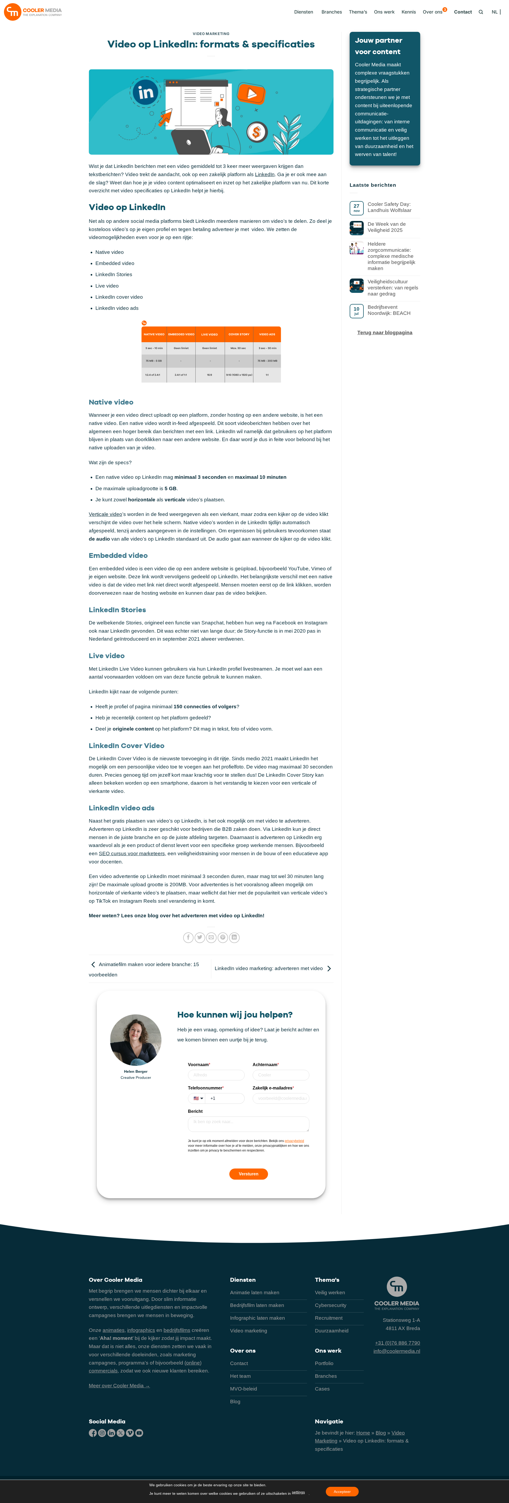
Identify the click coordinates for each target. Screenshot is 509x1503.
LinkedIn (265, 174)
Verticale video (105, 514)
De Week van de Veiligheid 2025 (387, 227)
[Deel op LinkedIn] (234, 937)
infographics (141, 1330)
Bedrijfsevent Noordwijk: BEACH (389, 310)
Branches (332, 12)
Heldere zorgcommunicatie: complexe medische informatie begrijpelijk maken (391, 256)
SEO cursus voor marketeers (132, 853)
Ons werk (384, 12)
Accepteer (342, 1491)
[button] (302, 12)
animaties (114, 1330)
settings (298, 1492)
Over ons (434, 11)
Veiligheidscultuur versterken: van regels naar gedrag (393, 288)
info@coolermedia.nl (397, 1351)
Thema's (327, 1279)
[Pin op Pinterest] (223, 937)
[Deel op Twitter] (200, 937)
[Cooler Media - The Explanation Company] (33, 12)
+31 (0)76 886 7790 (397, 1343)
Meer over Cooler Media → (119, 1385)
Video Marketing (211, 34)
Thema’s (358, 12)
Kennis (409, 12)
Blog (381, 1433)
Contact (463, 12)
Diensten (243, 1279)
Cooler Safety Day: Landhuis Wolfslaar (389, 207)
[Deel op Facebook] (188, 937)
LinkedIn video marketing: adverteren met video (269, 968)
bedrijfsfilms (177, 1330)
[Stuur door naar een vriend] (211, 937)
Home (363, 1433)
